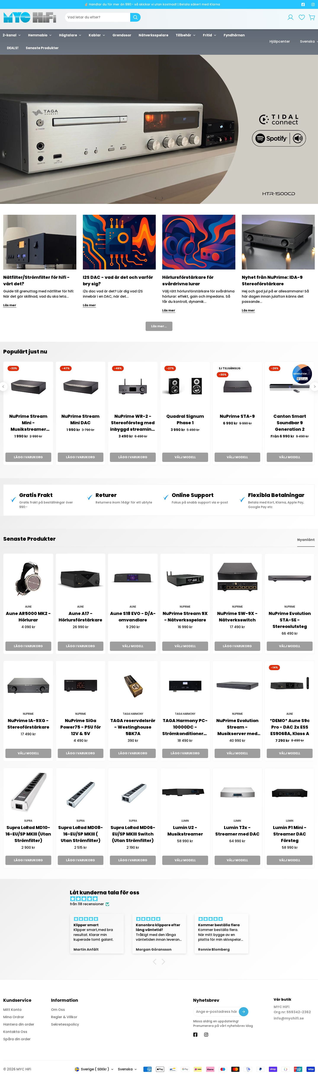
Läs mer (9, 305)
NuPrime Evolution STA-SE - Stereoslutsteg (290, 619)
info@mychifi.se (289, 1018)
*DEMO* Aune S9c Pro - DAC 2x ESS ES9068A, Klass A (290, 727)
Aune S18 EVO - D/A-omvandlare (133, 616)
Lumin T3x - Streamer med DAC (237, 830)
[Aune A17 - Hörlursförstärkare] (81, 579)
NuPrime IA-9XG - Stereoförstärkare (28, 724)
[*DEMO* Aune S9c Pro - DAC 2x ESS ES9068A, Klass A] (290, 686)
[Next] (162, 198)
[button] (312, 17)
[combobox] (103, 17)
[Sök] (135, 17)
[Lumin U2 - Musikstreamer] (185, 793)
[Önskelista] (301, 17)
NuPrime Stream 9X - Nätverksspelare (185, 616)
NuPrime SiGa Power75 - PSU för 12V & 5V (80, 727)
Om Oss (58, 1009)
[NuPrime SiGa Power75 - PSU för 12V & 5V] (81, 686)
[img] (161, 899)
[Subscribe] (243, 1011)
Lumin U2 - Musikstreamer (185, 830)
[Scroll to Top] (310, 1060)
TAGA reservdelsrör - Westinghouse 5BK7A (132, 727)
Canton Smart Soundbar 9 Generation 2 (289, 422)
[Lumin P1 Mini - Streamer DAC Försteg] (290, 793)
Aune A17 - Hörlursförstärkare (80, 616)
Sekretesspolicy (65, 1024)
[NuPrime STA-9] (237, 387)
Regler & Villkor (64, 1017)
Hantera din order (18, 1024)
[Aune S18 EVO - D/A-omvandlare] (133, 579)
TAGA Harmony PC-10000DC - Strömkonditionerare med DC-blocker (185, 727)
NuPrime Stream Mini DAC (80, 419)
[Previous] (156, 198)
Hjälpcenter (280, 41)
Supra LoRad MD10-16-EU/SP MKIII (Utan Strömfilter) (28, 834)
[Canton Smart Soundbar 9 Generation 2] (290, 387)
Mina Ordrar (13, 1017)
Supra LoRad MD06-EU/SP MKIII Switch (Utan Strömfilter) (133, 834)
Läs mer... (159, 326)
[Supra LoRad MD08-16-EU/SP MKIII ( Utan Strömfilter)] (81, 793)
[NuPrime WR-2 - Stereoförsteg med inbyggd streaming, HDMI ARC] (133, 387)
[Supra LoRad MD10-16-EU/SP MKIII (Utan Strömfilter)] (28, 793)
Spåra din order (17, 1039)
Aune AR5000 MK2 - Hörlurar (28, 616)
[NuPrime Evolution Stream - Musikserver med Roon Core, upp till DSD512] (237, 686)
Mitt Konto (12, 1009)
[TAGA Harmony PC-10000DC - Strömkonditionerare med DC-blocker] (185, 686)
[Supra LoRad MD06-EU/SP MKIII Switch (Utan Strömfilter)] (133, 793)
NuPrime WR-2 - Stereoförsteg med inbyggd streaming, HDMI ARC (133, 422)
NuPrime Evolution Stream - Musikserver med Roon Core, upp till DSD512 (237, 727)
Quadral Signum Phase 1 (185, 419)
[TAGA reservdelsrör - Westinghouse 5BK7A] (133, 686)
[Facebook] (303, 4)
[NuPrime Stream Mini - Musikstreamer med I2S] (28, 387)
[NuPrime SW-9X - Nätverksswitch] (237, 579)
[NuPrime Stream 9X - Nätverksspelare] (185, 579)
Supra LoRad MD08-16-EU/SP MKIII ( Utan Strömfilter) (80, 834)
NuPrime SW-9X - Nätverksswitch (237, 616)
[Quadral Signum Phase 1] (185, 387)
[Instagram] (313, 4)
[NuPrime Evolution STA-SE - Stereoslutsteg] (290, 579)
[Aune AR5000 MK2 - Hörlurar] (28, 579)
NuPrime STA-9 (237, 416)
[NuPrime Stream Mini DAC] (81, 387)
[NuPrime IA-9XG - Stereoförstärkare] (28, 686)
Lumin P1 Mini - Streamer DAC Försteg (290, 834)
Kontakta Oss (15, 1031)
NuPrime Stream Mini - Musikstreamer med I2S (28, 422)
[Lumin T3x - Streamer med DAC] (237, 793)
